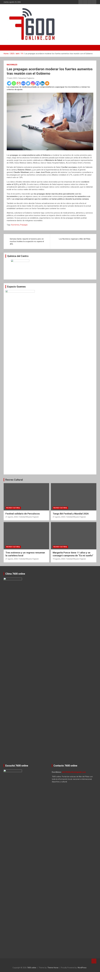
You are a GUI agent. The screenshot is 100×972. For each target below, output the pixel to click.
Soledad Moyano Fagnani (29, 517)
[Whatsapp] (14, 83)
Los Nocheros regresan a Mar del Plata (74, 239)
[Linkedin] (42, 83)
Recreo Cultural (14, 479)
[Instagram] (33, 83)
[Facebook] (37, 83)
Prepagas (24, 225)
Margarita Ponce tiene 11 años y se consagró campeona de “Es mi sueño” (73, 554)
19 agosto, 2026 (59, 559)
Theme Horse (52, 968)
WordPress (82, 968)
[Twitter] (28, 83)
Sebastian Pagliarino (26, 78)
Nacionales (12, 65)
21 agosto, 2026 (11, 517)
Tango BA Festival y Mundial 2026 (71, 513)
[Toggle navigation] (7, 48)
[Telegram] (9, 83)
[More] (47, 83)
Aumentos (15, 225)
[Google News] (23, 83)
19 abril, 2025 (12, 78)
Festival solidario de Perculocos (22, 513)
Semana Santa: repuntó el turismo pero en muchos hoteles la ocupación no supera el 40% (27, 241)
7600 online (31, 968)
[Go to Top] (93, 961)
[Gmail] (18, 83)
